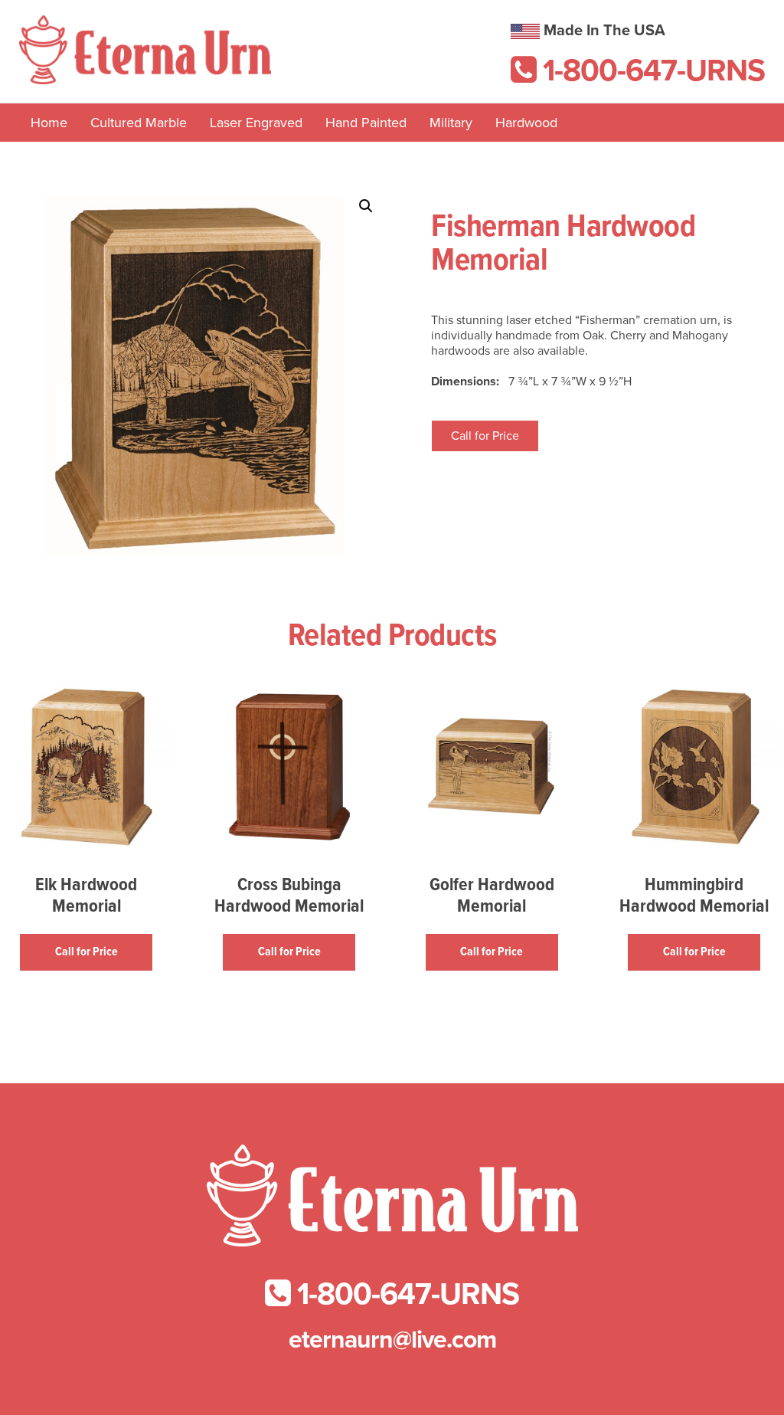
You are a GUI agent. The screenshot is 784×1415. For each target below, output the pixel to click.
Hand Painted (366, 122)
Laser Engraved (256, 122)
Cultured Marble (138, 122)
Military (451, 122)
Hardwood (526, 122)
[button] (366, 206)
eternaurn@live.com (392, 1339)
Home (49, 122)
